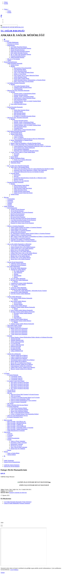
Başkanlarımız (11, 45)
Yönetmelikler (11, 199)
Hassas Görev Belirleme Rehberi (19, 411)
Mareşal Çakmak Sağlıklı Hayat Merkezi (21, 369)
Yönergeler (10, 202)
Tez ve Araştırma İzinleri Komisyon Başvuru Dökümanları (29, 138)
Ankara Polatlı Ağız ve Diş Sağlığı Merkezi (22, 248)
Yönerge (9, 436)
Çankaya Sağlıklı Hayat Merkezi (19, 357)
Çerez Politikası (14, 569)
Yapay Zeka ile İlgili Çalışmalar (19, 447)
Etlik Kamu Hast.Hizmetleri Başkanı (20, 51)
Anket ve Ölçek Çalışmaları (18, 441)
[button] (6, 9)
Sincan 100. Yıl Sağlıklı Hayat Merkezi (21, 363)
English (6, 3)
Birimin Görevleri (18, 179)
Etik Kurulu (7, 432)
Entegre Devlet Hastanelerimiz (15, 262)
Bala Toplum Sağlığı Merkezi (18, 301)
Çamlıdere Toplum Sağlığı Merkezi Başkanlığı (23, 307)
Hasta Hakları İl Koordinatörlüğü (22, 68)
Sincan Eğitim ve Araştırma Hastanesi (20, 238)
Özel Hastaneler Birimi (20, 69)
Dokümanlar (17, 174)
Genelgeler (10, 200)
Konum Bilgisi (18, 302)
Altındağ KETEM (15, 339)
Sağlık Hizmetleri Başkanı (17, 57)
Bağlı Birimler (17, 275)
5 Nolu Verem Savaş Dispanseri (19, 332)
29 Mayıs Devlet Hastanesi (18, 209)
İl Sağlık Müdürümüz (12, 42)
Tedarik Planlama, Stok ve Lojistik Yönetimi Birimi (27, 101)
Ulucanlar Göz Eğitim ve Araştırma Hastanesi (22, 239)
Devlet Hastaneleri (12, 208)
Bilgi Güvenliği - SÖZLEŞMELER (16, 426)
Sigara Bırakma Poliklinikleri (21, 149)
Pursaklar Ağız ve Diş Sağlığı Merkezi (21, 257)
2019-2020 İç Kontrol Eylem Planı (20, 387)
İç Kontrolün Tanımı (16, 376)
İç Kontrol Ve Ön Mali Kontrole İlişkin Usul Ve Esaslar (25, 397)
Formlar (9, 439)
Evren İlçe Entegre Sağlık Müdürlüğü (20, 293)
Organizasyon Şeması (13, 44)
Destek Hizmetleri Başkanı (18, 50)
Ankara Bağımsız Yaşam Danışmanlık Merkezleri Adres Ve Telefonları (32, 146)
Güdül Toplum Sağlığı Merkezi (19, 305)
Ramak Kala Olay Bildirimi (18, 448)
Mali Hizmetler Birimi (19, 113)
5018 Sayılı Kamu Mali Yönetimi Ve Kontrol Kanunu (25, 394)
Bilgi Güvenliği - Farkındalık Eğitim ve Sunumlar (20, 427)
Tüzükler (9, 203)
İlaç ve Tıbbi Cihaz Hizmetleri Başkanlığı (18, 165)
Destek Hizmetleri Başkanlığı (15, 107)
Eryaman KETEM (15, 348)
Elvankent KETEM (16, 349)
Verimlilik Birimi (18, 102)
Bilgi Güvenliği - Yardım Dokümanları (17, 429)
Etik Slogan (10, 403)
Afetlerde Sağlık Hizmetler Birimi (23, 87)
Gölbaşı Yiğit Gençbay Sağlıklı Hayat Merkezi (23, 367)
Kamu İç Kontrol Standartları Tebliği (20, 399)
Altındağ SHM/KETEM (17, 340)
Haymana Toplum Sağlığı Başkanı (23, 313)
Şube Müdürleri (18, 272)
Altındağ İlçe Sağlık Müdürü (18, 269)
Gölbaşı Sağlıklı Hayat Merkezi (19, 358)
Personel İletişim (18, 304)
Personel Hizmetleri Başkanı (18, 56)
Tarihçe (9, 60)
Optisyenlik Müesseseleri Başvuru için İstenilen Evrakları (29, 171)
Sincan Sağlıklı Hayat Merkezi (19, 361)
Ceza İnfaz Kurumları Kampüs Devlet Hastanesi (23, 220)
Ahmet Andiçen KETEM (17, 342)
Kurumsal (6, 41)
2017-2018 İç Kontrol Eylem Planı (20, 388)
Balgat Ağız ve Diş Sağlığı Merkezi (20, 250)
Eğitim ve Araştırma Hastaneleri (15, 226)
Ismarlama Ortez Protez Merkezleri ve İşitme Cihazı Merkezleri (30, 170)
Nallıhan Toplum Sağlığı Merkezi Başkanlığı (22, 323)
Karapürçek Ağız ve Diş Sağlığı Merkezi (21, 254)
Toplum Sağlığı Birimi (16, 134)
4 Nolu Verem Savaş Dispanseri (19, 331)
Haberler (16, 155)
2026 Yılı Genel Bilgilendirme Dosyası (17, 415)
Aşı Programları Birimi (17, 161)
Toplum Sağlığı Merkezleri (14, 296)
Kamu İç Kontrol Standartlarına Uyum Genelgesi (23, 400)
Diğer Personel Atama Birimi (21, 185)
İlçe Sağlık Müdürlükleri (13, 266)
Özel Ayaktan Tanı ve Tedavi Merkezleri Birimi (26, 75)
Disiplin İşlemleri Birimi (20, 187)
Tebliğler (9, 205)
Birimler (13, 66)
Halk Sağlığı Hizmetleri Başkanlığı (16, 131)
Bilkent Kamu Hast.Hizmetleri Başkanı (21, 48)
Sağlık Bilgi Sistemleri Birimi (21, 110)
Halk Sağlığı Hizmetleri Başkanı (19, 53)
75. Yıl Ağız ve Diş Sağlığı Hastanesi (20, 245)
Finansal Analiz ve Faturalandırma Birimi (24, 93)
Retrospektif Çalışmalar (17, 444)
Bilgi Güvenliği (8, 420)
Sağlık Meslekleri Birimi (20, 77)
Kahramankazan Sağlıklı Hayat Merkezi (21, 366)
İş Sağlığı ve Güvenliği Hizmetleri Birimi (24, 116)
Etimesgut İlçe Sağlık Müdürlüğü (19, 292)
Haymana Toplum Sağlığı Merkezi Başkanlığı (23, 311)
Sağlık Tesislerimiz (9, 206)
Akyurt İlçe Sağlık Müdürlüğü (18, 268)
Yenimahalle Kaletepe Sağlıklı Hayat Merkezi (22, 360)
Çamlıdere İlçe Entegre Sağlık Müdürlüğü (22, 283)
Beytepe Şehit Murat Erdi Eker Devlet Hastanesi (23, 218)
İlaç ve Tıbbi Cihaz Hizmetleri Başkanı (21, 54)
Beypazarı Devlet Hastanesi (18, 217)
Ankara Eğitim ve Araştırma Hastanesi (21, 230)
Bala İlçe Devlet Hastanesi (17, 214)
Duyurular (16, 153)
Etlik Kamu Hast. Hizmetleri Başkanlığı (17, 117)
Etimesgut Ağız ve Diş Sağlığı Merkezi (21, 251)
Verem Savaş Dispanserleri (14, 326)
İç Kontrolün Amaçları (16, 378)
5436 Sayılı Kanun (15, 396)
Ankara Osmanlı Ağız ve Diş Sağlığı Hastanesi (23, 247)
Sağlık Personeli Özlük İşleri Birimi (23, 193)
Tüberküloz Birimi (15, 162)
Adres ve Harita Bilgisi (13, 453)
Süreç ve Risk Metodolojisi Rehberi (20, 412)
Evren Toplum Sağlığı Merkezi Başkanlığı (22, 310)
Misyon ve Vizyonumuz (13, 59)
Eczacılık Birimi (15, 173)
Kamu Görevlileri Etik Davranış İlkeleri (17, 405)
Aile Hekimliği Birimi (16, 132)
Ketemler (9, 335)
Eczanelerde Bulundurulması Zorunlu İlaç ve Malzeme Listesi (30, 177)
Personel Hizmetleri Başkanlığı (15, 182)
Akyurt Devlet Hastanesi (17, 211)
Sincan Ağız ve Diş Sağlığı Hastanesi (20, 259)
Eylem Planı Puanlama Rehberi (19, 408)
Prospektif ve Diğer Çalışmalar (19, 442)
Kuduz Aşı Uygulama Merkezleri (22, 159)
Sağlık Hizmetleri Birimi (20, 71)
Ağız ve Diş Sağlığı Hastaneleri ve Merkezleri (19, 244)
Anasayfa (9, 433)
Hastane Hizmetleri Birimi (21, 95)
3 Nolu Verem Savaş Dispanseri (19, 329)
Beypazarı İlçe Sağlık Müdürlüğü (19, 280)
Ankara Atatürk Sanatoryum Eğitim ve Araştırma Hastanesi (26, 227)
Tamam (3, 572)
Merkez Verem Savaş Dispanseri (19, 328)
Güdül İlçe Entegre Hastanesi (18, 263)
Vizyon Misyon (11, 390)
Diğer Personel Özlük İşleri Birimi (23, 188)
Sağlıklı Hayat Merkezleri (14, 354)
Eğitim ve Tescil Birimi (20, 74)
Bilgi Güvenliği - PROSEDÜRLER (16, 423)
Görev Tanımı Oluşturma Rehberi (19, 409)
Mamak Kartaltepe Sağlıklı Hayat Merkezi (22, 364)
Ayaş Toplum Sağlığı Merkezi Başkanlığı (21, 298)
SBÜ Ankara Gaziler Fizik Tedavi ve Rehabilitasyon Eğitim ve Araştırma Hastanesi (32, 236)
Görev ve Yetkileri (18, 137)
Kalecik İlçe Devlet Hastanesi (18, 265)
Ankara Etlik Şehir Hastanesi (18, 232)
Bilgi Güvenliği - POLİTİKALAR (16, 421)
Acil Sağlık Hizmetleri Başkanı (19, 47)
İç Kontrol (6, 373)
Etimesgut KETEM (16, 346)
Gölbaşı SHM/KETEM (17, 351)
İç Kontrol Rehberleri (12, 406)
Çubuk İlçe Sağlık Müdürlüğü (18, 287)
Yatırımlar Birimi (18, 111)
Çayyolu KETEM (15, 343)
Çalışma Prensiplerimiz (13, 438)
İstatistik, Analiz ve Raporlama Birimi (24, 96)
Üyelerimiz (10, 435)
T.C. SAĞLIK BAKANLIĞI (12, 31)
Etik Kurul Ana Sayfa (16, 445)
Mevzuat (16, 176)
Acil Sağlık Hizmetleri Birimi (21, 86)
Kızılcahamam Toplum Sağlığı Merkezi (21, 320)
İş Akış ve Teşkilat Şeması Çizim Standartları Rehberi (25, 414)
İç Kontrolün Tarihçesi (16, 379)
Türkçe (6, 2)
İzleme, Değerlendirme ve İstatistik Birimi (21, 140)
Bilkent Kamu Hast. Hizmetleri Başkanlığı (18, 90)
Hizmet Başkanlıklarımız (10, 62)
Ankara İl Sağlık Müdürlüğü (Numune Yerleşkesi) (17, 503)
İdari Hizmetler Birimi (19, 114)
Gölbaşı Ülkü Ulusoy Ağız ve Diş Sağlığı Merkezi (24, 253)
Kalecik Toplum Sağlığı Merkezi (19, 319)
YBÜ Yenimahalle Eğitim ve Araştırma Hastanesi (23, 241)
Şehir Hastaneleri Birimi (20, 99)
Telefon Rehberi (11, 454)
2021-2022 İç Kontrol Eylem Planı (20, 385)
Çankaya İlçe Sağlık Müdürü (18, 284)
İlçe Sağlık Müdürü (19, 271)
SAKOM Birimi (18, 89)
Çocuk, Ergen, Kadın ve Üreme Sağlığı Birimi (23, 152)
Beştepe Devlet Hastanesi (17, 215)
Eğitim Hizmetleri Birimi (20, 190)
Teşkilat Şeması (15, 65)
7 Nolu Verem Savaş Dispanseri (19, 334)
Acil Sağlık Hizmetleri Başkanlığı (16, 83)
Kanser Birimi (14, 156)
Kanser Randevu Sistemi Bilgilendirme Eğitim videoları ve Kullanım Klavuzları (31, 337)
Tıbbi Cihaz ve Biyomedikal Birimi (20, 167)
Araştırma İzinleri (18, 135)
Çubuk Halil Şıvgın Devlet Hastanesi (20, 221)
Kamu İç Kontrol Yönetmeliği (18, 402)
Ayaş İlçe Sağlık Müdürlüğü (18, 278)
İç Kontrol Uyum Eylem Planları (15, 381)
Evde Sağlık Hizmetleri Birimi (18, 104)
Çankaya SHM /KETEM (17, 345)
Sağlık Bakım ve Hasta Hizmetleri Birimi (24, 98)
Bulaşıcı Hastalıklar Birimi (17, 158)
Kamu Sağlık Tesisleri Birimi (21, 78)
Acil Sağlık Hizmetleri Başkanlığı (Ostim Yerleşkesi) (17, 502)
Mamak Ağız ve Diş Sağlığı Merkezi (20, 256)
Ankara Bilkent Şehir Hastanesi (19, 229)
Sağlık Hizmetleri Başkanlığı (14, 63)
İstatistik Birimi (18, 141)
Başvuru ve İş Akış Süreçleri (21, 180)
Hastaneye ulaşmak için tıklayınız (18, 492)
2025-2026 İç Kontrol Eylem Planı (20, 382)
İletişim (16, 277)
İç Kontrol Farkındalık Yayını (15, 417)
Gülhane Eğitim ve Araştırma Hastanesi (21, 235)
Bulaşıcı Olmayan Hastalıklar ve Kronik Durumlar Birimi (26, 143)
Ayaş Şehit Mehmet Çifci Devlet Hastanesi (22, 212)
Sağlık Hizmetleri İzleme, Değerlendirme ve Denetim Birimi (29, 80)
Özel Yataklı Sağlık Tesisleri (14, 325)
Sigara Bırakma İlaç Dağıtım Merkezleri (24, 147)
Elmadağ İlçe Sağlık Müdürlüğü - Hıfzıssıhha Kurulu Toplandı (30, 290)
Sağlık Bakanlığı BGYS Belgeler (16, 430)
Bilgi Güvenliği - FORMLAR (15, 424)
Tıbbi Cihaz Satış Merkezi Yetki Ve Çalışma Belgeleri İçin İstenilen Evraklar (34, 168)
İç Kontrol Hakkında (12, 375)
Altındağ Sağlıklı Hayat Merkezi (19, 355)
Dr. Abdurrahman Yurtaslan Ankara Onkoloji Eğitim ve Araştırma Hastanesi (30, 233)
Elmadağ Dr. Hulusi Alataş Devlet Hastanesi (22, 223)
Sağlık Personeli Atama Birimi (22, 191)
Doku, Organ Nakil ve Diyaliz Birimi (24, 81)
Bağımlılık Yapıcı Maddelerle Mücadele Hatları (26, 150)
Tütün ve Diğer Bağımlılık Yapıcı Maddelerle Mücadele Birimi (27, 144)
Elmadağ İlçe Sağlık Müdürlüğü (19, 289)
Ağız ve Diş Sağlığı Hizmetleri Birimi (24, 72)
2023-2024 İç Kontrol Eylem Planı (20, 384)
